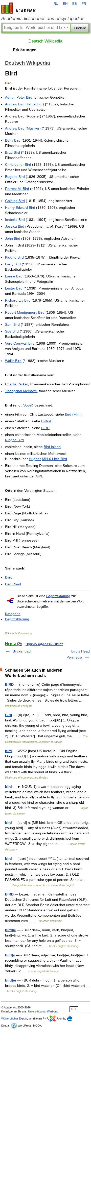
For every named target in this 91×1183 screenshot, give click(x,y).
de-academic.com (19, 8)
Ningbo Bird (14, 440)
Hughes (35, 459)
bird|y (10, 955)
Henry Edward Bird (20, 208)
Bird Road (13, 584)
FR (84, 4)
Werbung (52, 1011)
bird (8, 751)
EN (65, 4)
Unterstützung (37, 1011)
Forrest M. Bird (17, 189)
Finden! (80, 28)
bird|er (10, 980)
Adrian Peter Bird (18, 97)
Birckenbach (22, 651)
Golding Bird (15, 201)
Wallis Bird (13, 361)
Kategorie (12, 614)
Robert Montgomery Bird (24, 312)
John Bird (12, 238)
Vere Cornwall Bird (20, 343)
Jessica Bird (14, 226)
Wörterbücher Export (14, 1018)
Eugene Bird (15, 177)
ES (74, 4)
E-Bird (46, 421)
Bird (8, 715)
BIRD (45, 428)
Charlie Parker (16, 384)
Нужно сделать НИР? (44, 644)
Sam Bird (12, 324)
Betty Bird (12, 140)
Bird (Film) (73, 414)
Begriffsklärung (58, 596)
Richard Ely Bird (18, 300)
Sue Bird (12, 331)
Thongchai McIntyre (21, 391)
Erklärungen (25, 50)
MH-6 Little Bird (54, 459)
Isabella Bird (15, 220)
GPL (39, 476)
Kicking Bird (14, 257)
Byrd (8, 577)
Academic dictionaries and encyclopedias (42, 18)
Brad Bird (12, 152)
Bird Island (52, 447)
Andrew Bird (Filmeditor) (24, 104)
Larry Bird (13, 264)
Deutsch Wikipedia (45, 41)
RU (56, 4)
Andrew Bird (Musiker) (23, 128)
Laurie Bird (13, 276)
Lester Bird (13, 288)
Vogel (27, 405)
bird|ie (10, 930)
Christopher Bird (18, 164)
